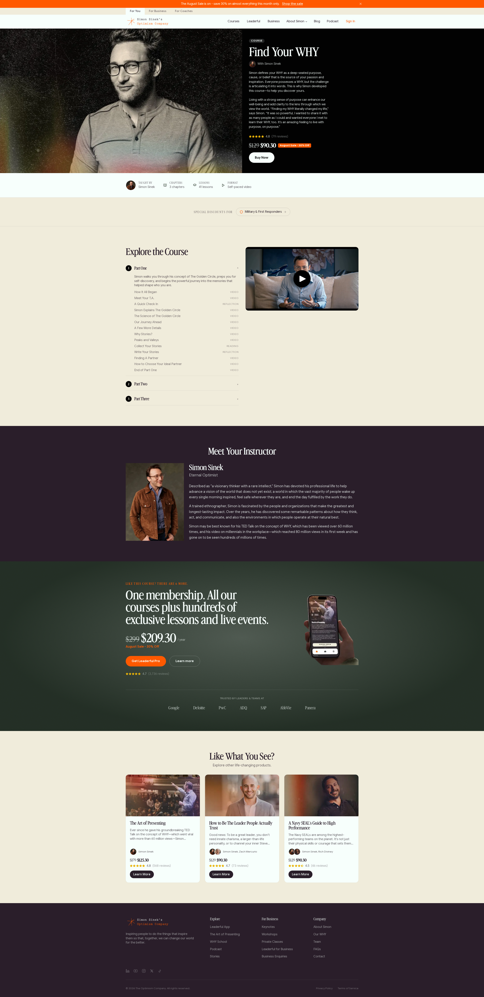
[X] (152, 971)
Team (317, 942)
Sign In (350, 21)
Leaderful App (220, 927)
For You (135, 11)
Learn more (185, 661)
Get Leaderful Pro (146, 661)
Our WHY (319, 934)
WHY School (218, 942)
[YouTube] (135, 971)
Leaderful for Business (277, 949)
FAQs (317, 949)
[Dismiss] (360, 3)
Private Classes (272, 942)
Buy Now (261, 158)
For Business (157, 11)
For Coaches (184, 11)
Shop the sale (292, 4)
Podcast (216, 949)
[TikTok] (160, 971)
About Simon (295, 21)
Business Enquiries (274, 956)
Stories (215, 956)
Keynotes (268, 927)
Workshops (269, 934)
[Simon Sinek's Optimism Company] (147, 21)
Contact (319, 956)
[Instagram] (144, 971)
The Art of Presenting (225, 934)
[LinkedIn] (128, 971)
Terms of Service (348, 988)
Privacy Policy (324, 988)
